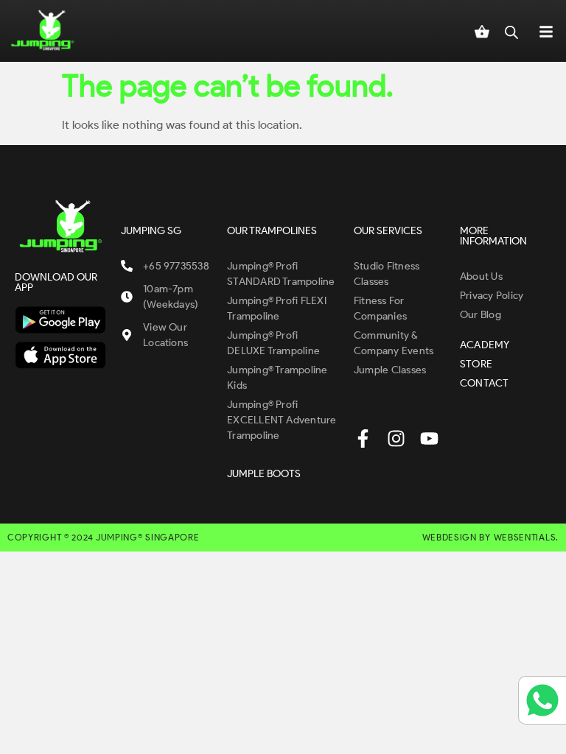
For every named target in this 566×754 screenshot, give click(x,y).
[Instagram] (396, 438)
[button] (546, 31)
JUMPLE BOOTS (264, 474)
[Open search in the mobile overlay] (511, 31)
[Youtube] (429, 438)
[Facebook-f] (363, 438)
